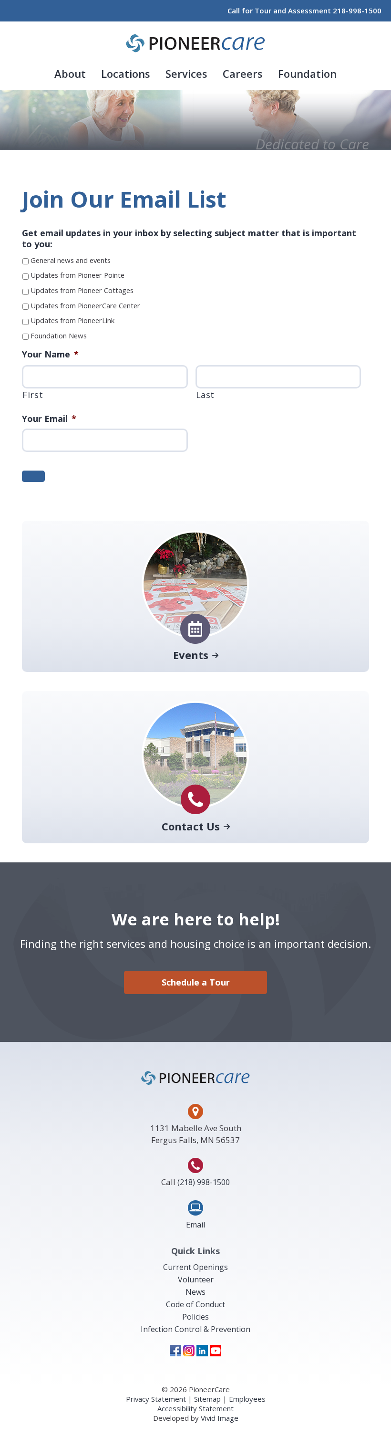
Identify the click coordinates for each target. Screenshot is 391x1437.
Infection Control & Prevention (195, 1329)
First (32, 394)
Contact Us (191, 826)
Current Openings (195, 1267)
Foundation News (59, 335)
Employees (247, 1399)
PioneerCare (195, 43)
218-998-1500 (357, 10)
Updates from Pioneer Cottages (82, 290)
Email (195, 1224)
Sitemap (207, 1399)
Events (190, 655)
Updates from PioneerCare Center (85, 305)
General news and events (71, 260)
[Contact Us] (195, 814)
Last (205, 394)
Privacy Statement (156, 1399)
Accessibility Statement (195, 1408)
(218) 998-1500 (203, 1182)
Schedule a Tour (196, 982)
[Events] (195, 643)
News (195, 1292)
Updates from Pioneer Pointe (77, 275)
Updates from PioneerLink (72, 320)
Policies (195, 1316)
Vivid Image (219, 1418)
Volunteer (196, 1279)
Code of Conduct (195, 1304)
